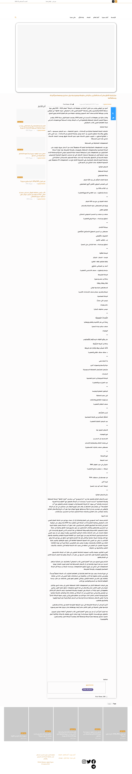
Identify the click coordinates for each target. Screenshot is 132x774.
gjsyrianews (107, 104)
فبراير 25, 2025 (29, 183)
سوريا (109, 703)
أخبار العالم (96, 17)
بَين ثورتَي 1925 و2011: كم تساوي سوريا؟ (32, 181)
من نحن (54, 1)
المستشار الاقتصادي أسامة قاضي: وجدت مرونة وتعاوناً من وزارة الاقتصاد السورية (66, 734)
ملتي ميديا (73, 17)
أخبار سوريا (105, 17)
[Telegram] (93, 766)
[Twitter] (89, 761)
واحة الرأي (81, 17)
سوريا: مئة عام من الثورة (19, 736)
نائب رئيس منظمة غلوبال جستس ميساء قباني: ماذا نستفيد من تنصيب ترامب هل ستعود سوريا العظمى (32, 194)
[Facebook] (93, 761)
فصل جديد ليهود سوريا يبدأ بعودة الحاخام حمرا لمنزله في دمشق (92, 734)
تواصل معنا (48, 1)
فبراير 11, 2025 (95, 104)
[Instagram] (84, 761)
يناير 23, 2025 (29, 199)
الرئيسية (113, 17)
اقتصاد (88, 17)
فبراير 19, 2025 (29, 130)
